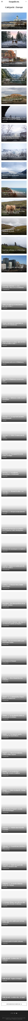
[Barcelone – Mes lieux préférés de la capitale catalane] (14, 600)
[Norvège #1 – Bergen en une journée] (14, 506)
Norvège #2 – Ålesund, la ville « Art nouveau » (13, 492)
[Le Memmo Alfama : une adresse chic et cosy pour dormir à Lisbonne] (14, 899)
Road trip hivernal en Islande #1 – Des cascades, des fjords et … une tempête (13, 155)
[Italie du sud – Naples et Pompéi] (14, 973)
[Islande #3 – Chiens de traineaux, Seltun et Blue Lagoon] (14, 749)
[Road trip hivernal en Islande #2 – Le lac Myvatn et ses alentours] (14, 133)
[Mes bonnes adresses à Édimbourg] (14, 357)
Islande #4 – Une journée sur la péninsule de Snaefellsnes (11, 735)
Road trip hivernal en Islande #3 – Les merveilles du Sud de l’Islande (13, 118)
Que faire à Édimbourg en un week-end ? (13, 380)
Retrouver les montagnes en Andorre (13, 549)
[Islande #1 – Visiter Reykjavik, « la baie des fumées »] (14, 786)
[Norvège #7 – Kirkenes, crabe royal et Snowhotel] (14, 394)
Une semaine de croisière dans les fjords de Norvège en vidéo (12, 174)
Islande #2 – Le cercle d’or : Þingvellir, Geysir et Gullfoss (11, 772)
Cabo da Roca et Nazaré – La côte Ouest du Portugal (12, 809)
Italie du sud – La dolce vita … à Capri (13, 997)
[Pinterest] (14, 1013)
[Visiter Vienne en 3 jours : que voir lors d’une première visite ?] (14, 338)
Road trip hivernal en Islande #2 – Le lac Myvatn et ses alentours (13, 137)
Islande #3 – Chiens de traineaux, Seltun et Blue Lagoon (12, 753)
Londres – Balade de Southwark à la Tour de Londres (13, 566)
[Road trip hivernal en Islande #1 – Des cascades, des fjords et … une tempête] (14, 151)
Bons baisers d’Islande (9, 661)
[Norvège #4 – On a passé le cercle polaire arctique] (14, 450)
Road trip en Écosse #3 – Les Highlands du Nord (11, 230)
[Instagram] (12, 1013)
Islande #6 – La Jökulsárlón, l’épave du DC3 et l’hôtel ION (13, 697)
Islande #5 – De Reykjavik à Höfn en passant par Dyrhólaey (13, 716)
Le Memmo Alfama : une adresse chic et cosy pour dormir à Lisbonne (13, 903)
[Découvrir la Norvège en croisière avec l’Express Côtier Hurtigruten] (14, 525)
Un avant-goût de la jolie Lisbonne (12, 941)
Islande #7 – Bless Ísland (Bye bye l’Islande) (12, 679)
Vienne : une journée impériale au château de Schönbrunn (12, 324)
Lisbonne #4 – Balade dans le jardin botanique (13, 828)
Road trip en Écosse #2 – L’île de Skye (13, 250)
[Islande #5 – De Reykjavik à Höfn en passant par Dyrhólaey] (14, 712)
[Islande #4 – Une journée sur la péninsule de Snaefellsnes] (14, 730)
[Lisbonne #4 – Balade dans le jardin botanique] (14, 824)
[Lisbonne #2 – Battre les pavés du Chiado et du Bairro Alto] (14, 861)
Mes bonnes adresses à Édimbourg (13, 362)
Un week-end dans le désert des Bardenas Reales (12, 99)
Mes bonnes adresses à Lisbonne (12, 63)
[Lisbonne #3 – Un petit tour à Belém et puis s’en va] (14, 843)
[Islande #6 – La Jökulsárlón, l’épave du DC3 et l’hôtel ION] (14, 693)
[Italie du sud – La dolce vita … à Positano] (14, 955)
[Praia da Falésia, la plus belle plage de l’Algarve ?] (14, 189)
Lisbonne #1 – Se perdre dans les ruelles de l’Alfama (12, 884)
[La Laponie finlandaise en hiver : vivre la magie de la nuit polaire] (14, 39)
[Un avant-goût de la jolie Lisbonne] (14, 936)
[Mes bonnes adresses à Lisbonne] (14, 58)
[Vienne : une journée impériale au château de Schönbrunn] (14, 319)
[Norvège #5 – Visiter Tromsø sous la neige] (14, 432)
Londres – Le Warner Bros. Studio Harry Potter (12, 585)
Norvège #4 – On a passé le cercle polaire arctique (12, 454)
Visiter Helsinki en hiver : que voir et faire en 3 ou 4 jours (13, 25)
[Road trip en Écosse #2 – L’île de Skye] (14, 245)
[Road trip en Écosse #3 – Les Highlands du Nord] (14, 226)
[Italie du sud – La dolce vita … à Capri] (14, 992)
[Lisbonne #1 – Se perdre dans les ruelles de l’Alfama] (14, 880)
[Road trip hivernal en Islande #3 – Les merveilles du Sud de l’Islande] (14, 114)
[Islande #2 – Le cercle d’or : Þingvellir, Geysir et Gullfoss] (14, 768)
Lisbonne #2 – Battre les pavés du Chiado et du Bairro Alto (12, 865)
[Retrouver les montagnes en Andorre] (14, 544)
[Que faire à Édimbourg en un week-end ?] (14, 375)
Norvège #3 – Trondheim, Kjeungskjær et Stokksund (10, 473)
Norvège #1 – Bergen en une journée (13, 511)
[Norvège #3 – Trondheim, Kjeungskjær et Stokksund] (14, 469)
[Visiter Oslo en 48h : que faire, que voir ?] (14, 263)
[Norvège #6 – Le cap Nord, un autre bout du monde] (14, 413)
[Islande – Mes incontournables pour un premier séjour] (14, 637)
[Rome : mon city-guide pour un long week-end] (14, 917)
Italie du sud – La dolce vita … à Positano (11, 959)
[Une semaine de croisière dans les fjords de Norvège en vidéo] (14, 170)
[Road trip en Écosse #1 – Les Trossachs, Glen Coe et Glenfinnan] (14, 282)
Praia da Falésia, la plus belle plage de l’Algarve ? (13, 193)
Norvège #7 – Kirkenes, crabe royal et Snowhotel (13, 398)
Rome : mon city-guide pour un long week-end (13, 921)
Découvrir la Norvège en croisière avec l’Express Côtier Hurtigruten (12, 529)
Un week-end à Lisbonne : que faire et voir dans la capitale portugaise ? (13, 623)
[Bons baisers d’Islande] (14, 656)
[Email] (16, 1013)
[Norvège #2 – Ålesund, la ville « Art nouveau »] (14, 488)
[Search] (26, 1)
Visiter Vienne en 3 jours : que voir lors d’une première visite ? (13, 342)
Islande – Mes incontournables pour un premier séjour (13, 641)
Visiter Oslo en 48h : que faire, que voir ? (12, 268)
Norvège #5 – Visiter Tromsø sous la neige (13, 436)
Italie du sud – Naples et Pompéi (12, 978)
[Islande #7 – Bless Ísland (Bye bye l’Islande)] (14, 674)
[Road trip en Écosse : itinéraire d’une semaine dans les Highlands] (14, 207)
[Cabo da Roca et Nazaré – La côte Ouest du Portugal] (14, 805)
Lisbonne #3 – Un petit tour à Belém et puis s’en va (13, 847)
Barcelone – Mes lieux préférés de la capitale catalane (13, 604)
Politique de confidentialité (17, 1018)
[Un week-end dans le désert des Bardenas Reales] (14, 95)
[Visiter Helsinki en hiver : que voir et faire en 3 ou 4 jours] (14, 21)
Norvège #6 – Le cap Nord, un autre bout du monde (13, 417)
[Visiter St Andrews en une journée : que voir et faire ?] (14, 301)
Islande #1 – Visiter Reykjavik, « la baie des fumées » (14, 791)
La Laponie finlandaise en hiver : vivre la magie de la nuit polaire (13, 43)
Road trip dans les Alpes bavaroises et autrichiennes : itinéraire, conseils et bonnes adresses (13, 80)
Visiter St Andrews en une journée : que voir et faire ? (13, 305)
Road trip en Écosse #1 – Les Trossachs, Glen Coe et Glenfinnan (13, 286)
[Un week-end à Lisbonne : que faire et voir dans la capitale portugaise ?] (14, 618)
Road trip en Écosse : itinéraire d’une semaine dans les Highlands (13, 212)
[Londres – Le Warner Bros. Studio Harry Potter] (14, 581)
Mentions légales (9, 1018)
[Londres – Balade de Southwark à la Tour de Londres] (14, 562)
